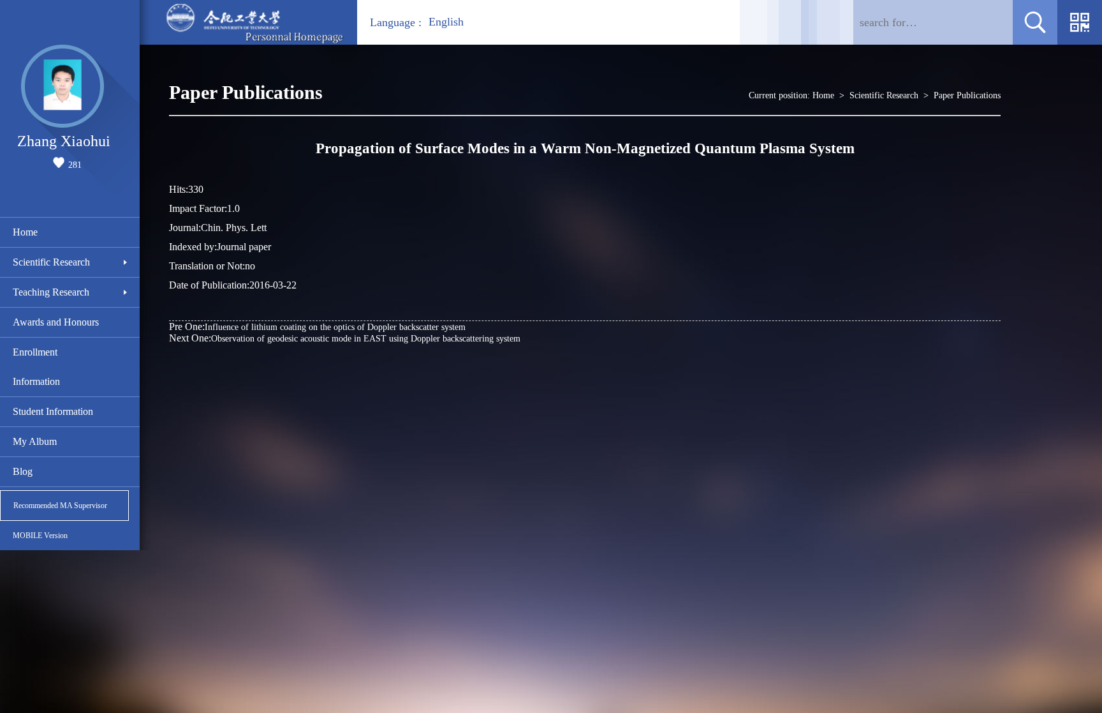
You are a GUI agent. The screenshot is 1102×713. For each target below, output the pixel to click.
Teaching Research (51, 292)
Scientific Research (51, 262)
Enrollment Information (36, 367)
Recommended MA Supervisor (60, 505)
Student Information (53, 411)
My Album (35, 441)
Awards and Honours (56, 322)
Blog (23, 471)
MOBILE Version (40, 535)
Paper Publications (967, 95)
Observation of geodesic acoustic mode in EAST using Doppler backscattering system (344, 338)
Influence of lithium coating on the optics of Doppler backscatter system (317, 326)
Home (25, 232)
